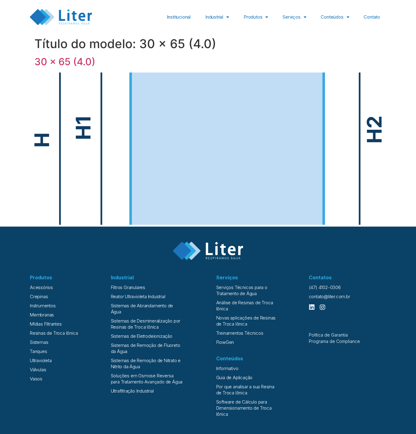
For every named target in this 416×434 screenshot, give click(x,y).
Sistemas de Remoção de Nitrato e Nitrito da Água (146, 363)
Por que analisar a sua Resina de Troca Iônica (245, 390)
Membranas (42, 315)
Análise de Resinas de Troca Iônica (244, 306)
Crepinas (39, 296)
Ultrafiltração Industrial (132, 391)
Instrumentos (43, 306)
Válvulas (38, 369)
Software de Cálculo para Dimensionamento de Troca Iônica (244, 408)
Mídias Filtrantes (46, 324)
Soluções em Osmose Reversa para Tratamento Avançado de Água (147, 379)
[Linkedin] (312, 307)
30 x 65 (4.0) (64, 62)
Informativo (227, 368)
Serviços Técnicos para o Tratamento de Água (241, 290)
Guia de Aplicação (234, 377)
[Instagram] (322, 307)
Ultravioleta (41, 360)
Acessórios (41, 287)
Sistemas (39, 342)
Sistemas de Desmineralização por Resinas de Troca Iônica (146, 324)
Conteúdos (332, 17)
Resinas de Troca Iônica (54, 333)
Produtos (253, 17)
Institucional (179, 17)
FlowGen (225, 342)
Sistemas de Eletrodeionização (141, 336)
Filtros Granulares (128, 287)
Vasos (36, 379)
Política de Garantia (328, 334)
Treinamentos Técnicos (239, 333)
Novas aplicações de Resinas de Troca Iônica (246, 321)
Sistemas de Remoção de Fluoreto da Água (145, 348)
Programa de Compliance (334, 341)
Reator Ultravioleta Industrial (138, 296)
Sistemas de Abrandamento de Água (142, 309)
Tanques (38, 351)
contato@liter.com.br (329, 296)
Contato (372, 17)
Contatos (320, 277)
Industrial (214, 17)
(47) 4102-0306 (325, 287)
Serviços (291, 17)
